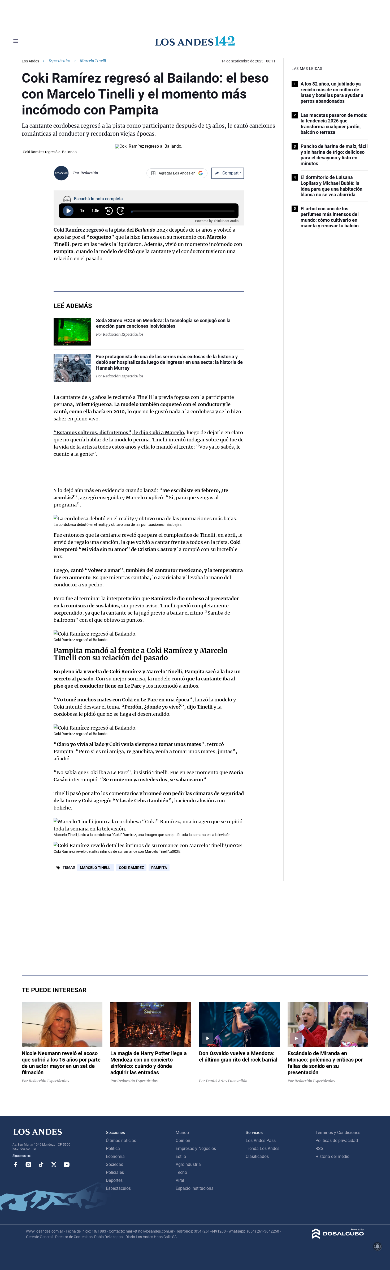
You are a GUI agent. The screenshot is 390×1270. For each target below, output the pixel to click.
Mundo (182, 1132)
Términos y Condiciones (337, 1132)
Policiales (115, 1172)
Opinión (183, 1140)
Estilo (181, 1156)
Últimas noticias (121, 1140)
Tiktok (41, 1164)
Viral (180, 1180)
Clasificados (257, 1156)
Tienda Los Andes (262, 1148)
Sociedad (114, 1164)
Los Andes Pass (261, 1140)
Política (113, 1148)
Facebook (15, 1164)
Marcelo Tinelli (95, 868)
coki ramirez (131, 868)
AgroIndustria (188, 1164)
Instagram (28, 1164)
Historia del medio (332, 1156)
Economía (115, 1156)
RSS (319, 1148)
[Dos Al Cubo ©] (338, 1237)
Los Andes (30, 61)
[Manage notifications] (377, 1246)
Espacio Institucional (195, 1188)
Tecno (181, 1172)
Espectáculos (59, 60)
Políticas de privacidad (336, 1140)
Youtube (66, 1164)
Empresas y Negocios (196, 1148)
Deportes (114, 1180)
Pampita (159, 868)
